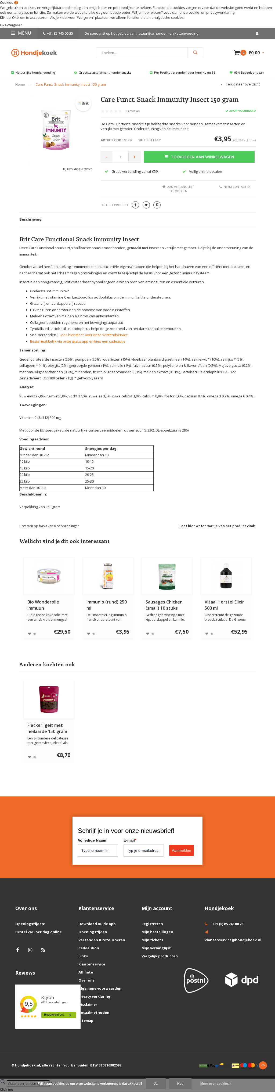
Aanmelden (181, 850)
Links (83, 956)
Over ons (86, 980)
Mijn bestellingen (157, 931)
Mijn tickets (152, 939)
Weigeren (85, 17)
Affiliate (85, 972)
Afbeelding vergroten (80, 169)
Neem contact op (238, 187)
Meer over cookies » (215, 1084)
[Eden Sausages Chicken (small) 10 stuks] (167, 576)
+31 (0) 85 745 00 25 (227, 923)
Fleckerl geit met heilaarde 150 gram (47, 728)
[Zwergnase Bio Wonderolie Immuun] (49, 576)
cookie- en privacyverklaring (211, 12)
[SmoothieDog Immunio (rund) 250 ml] (108, 576)
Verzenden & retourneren (101, 939)
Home (20, 84)
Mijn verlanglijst (156, 948)
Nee (180, 1084)
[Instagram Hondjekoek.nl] (30, 950)
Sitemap (85, 1020)
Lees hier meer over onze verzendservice (94, 334)
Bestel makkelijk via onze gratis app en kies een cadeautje (77, 341)
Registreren (152, 923)
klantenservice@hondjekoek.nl (233, 939)
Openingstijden (92, 931)
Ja (156, 1084)
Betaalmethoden (93, 1012)
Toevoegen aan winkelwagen (202, 156)
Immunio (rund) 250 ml (106, 605)
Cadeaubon (88, 948)
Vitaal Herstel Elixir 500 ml (224, 605)
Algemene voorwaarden (99, 988)
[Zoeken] (195, 52)
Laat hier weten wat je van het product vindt (217, 526)
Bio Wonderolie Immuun (43, 605)
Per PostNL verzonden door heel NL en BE (184, 72)
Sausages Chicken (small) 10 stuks (164, 605)
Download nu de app (97, 923)
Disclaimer (87, 1004)
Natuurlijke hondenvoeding (35, 72)
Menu (24, 33)
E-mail (130, 840)
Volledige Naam (92, 840)
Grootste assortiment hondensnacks (105, 72)
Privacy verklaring (94, 996)
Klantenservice (91, 964)
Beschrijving (30, 219)
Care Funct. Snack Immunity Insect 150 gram (70, 84)
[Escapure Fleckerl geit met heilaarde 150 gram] (49, 699)
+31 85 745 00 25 (60, 33)
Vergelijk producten (160, 956)
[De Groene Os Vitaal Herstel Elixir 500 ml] (226, 576)
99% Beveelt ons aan (249, 72)
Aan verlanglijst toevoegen (180, 189)
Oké (3, 25)
